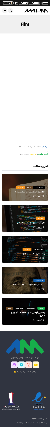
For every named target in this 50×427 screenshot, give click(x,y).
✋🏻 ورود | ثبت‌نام (7, 3)
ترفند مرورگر (32, 105)
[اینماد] (38, 401)
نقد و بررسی (39, 57)
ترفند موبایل (19, 308)
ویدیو (29, 187)
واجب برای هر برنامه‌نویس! (31, 253)
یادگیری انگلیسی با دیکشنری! (30, 191)
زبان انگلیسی (39, 187)
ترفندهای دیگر (38, 249)
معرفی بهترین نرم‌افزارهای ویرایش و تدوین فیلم (26, 85)
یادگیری (20, 187)
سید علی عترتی (38, 92)
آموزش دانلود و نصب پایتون (31, 222)
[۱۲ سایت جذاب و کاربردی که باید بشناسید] (25, 115)
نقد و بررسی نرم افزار (25, 57)
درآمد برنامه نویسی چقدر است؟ (29, 284)
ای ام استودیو (42, 422)
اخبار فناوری (39, 280)
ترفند (41, 105)
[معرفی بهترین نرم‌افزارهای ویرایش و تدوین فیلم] (25, 66)
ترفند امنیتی (31, 308)
